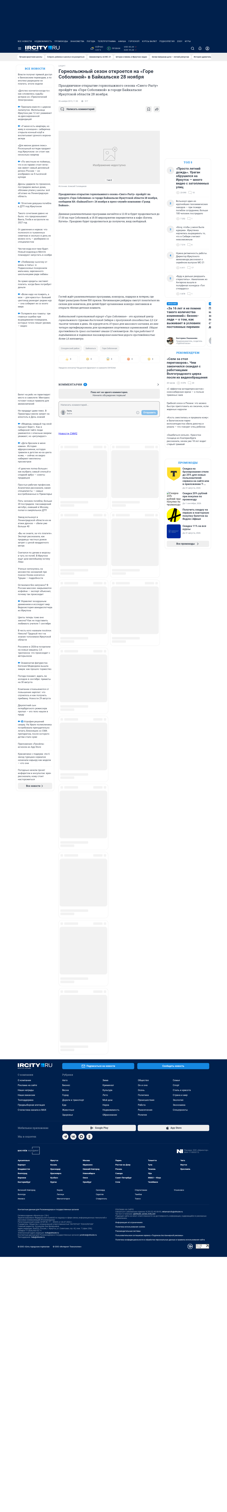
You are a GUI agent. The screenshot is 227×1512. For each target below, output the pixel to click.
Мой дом (107, 850)
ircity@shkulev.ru (52, 983)
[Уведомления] (200, 48)
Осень (141, 840)
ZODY (179, 41)
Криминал (108, 835)
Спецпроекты (180, 860)
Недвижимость (43, 41)
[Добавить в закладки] (149, 109)
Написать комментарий (80, 109)
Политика (143, 845)
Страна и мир (180, 845)
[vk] (73, 887)
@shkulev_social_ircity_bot (144, 964)
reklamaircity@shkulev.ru (172, 962)
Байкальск (91, 348)
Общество (143, 830)
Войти (69, 414)
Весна (65, 840)
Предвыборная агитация (31, 855)
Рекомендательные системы (128, 981)
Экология (178, 850)
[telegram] (65, 887)
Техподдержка (25, 850)
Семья (176, 830)
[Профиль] (207, 48)
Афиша (122, 41)
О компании (24, 830)
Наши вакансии (26, 845)
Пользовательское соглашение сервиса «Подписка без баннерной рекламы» (149, 986)
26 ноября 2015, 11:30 (68, 101)
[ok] (89, 887)
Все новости (25, 41)
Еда (64, 855)
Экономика (179, 855)
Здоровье (67, 865)
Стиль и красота (182, 840)
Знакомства (77, 41)
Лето (105, 845)
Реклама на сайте (27, 835)
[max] (81, 887)
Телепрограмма (107, 41)
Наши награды (26, 840)
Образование (110, 865)
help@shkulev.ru (38, 987)
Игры (188, 41)
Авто (65, 830)
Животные (68, 860)
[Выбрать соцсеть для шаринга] (157, 109)
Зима (105, 830)
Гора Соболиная (109, 348)
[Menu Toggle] (19, 48)
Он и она (142, 835)
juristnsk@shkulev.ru (88, 985)
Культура (107, 840)
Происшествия (146, 850)
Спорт (176, 835)
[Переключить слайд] (64, 157)
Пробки (114, 48)
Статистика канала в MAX (32, 860)
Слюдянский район (70, 348)
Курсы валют (149, 41)
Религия (142, 865)
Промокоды (61, 41)
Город (65, 845)
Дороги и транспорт (73, 850)
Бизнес (66, 835)
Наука (106, 855)
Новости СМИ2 (68, 433)
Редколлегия (167, 41)
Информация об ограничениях (129, 973)
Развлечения (145, 860)
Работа (141, 855)
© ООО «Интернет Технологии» (67, 997)
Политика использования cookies (130, 977)
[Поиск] (192, 48)
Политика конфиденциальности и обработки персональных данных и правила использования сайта (160, 990)
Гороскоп (134, 41)
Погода (91, 41)
